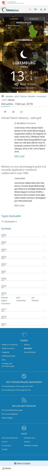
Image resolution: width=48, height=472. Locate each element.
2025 (3, 242)
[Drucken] (13, 112)
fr (30, 9)
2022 (3, 264)
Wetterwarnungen (8, 356)
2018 (17, 96)
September (21, 300)
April (18, 297)
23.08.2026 (13, 19)
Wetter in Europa (8, 348)
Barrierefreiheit (29, 352)
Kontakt (4, 449)
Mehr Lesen (19, 156)
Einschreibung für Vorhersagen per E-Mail (17, 386)
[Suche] (41, 9)
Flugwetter (6, 352)
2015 (3, 323)
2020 (3, 278)
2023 (3, 256)
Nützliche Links (29, 438)
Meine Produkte (23, 463)
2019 (3, 285)
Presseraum (41, 96)
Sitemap (27, 442)
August (4, 300)
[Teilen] (5, 112)
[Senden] (21, 112)
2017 (3, 309)
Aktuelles (9, 96)
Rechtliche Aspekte (31, 445)
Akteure (27, 344)
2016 (3, 316)
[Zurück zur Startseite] (9, 11)
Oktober (35, 300)
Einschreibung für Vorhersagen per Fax (16, 390)
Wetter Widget (7, 418)
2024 (3, 249)
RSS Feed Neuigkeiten (10, 414)
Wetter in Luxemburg (9, 344)
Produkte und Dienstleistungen (8, 364)
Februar (23, 96)
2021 (3, 271)
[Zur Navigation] (45, 9)
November (5, 303)
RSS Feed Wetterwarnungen (12, 410)
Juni (33, 297)
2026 (3, 234)
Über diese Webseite (10, 438)
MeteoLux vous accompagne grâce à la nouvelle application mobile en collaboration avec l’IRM (23, 170)
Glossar (5, 442)
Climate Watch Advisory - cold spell (21, 118)
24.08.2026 (34, 19)
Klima (4, 360)
